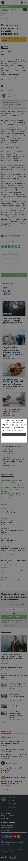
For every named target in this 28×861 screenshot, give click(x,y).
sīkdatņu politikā (20, 430)
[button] (14, 439)
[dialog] (14, 430)
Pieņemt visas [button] (14, 434)
